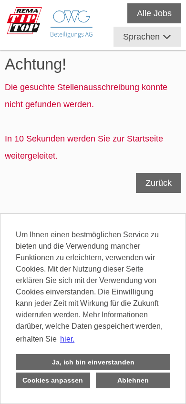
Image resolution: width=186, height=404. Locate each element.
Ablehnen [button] (133, 380)
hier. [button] (67, 339)
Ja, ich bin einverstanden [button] (93, 362)
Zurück (158, 183)
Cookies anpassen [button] (52, 380)
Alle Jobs (154, 13)
